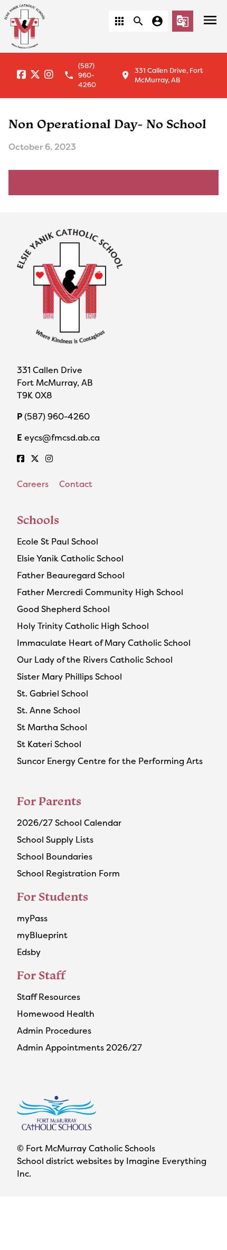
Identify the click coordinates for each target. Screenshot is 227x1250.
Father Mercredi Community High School (100, 592)
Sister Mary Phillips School (69, 676)
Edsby (29, 952)
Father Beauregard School (71, 575)
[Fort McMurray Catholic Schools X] (35, 75)
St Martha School (52, 727)
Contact (75, 484)
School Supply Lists (55, 839)
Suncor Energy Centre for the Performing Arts (110, 761)
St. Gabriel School (52, 693)
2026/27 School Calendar (69, 822)
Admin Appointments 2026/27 (79, 1047)
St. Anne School (48, 710)
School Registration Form (68, 873)
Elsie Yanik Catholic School (70, 558)
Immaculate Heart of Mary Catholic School (104, 642)
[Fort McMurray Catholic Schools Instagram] (48, 75)
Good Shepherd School (63, 609)
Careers (33, 484)
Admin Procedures (54, 1030)
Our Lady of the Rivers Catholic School (95, 659)
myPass (32, 918)
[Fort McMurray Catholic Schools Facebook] (21, 75)
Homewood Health (55, 1013)
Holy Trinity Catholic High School (83, 626)
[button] (119, 21)
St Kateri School (49, 744)
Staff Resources (48, 997)
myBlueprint (42, 935)
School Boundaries (54, 856)
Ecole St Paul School (57, 541)
